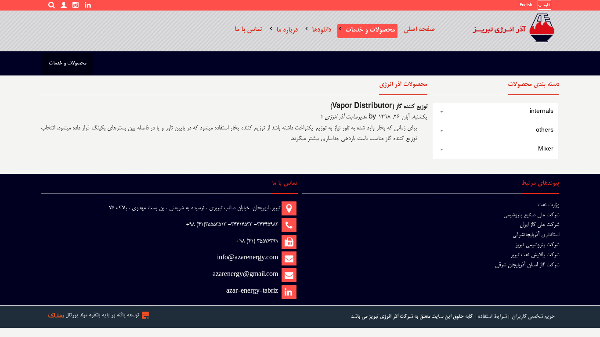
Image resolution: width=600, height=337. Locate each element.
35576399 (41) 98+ (257, 241)
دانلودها (321, 30)
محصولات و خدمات (370, 30)
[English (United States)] (526, 6)
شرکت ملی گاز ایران (539, 224)
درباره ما (287, 30)
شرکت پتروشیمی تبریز (537, 244)
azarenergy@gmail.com (245, 274)
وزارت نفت (548, 204)
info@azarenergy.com (247, 258)
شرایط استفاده (492, 316)
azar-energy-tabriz (252, 291)
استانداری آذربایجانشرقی (536, 234)
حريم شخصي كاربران (533, 316)
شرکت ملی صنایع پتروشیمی (531, 215)
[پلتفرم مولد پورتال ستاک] (145, 315)
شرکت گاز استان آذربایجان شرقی (527, 265)
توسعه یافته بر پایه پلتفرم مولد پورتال (102, 315)
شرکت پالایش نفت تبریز (534, 254)
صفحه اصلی (419, 29)
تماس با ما (248, 29)
